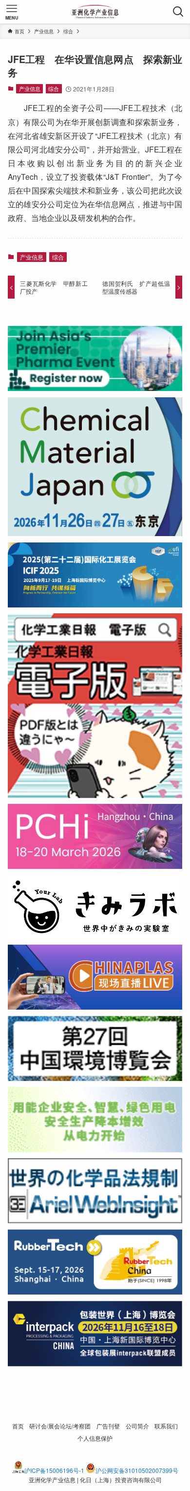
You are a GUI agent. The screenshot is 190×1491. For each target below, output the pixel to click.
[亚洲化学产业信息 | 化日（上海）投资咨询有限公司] (95, 11)
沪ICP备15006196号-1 (54, 1470)
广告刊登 (108, 1426)
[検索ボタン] (178, 11)
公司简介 (137, 1426)
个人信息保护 (95, 1438)
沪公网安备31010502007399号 (136, 1470)
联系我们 (166, 1426)
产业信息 (29, 88)
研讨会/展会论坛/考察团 (60, 1426)
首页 (18, 1426)
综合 (53, 88)
